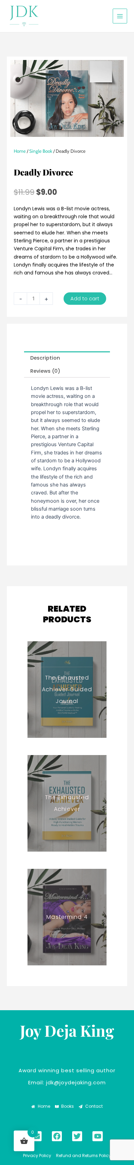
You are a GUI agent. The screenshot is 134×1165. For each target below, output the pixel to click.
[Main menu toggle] (120, 16)
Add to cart (84, 298)
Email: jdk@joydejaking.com (67, 1082)
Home (20, 151)
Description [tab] (45, 357)
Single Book (40, 151)
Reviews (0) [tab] (45, 371)
